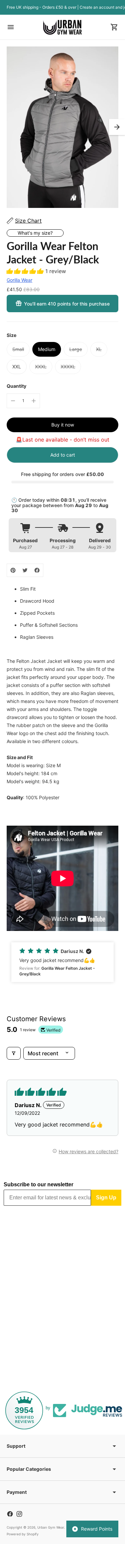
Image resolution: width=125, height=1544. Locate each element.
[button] (117, 127)
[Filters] (14, 1053)
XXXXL (68, 366)
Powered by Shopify (23, 1534)
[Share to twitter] (25, 570)
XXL (16, 366)
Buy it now (62, 425)
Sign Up (106, 1197)
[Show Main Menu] (10, 27)
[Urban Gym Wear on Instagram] (19, 1514)
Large (75, 349)
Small (18, 349)
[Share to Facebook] (37, 570)
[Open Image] (62, 127)
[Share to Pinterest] (13, 570)
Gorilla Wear (19, 280)
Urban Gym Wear (50, 1527)
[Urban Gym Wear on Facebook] (10, 1514)
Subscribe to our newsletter (38, 1184)
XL (99, 349)
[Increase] (34, 401)
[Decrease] (13, 401)
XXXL (41, 366)
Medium (46, 349)
